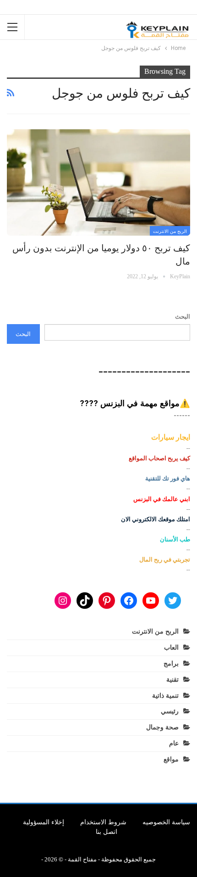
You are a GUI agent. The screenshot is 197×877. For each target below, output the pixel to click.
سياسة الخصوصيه (166, 822)
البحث (182, 316)
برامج (171, 663)
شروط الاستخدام (103, 822)
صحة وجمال (162, 727)
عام (174, 743)
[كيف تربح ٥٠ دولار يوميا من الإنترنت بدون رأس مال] (98, 182)
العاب (171, 647)
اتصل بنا (106, 831)
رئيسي (170, 711)
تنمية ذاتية (165, 695)
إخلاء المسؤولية (43, 822)
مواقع (171, 759)
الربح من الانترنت (170, 231)
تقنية (172, 679)
